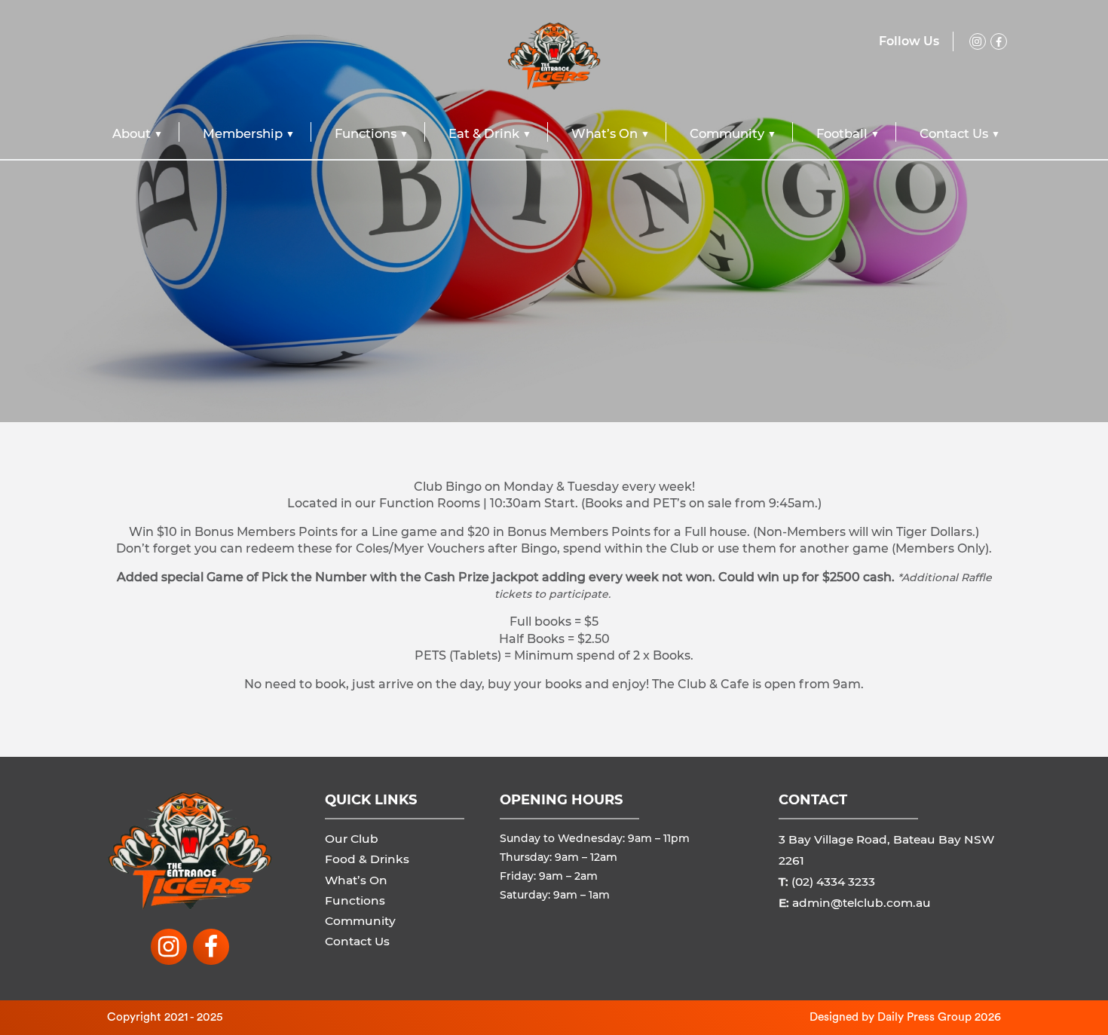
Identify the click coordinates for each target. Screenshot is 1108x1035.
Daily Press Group (924, 1017)
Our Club (351, 838)
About (131, 133)
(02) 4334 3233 (833, 881)
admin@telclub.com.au (861, 903)
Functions (365, 133)
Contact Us (954, 133)
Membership (243, 133)
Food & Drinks (367, 859)
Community (727, 133)
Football (842, 133)
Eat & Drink (483, 133)
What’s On (604, 133)
